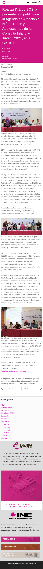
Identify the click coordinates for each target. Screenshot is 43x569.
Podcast (6, 430)
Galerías (6, 433)
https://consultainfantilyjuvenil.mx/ (13, 371)
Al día (3, 405)
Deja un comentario (27, 384)
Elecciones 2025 (7, 413)
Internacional (6, 438)
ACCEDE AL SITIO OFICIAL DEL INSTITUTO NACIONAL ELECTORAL (20, 505)
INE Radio (7, 427)
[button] (28, 2)
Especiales (5, 416)
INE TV (6, 425)
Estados (14, 58)
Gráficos (6, 436)
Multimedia (5, 421)
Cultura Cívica (6, 58)
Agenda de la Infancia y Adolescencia (16, 381)
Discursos (5, 410)
